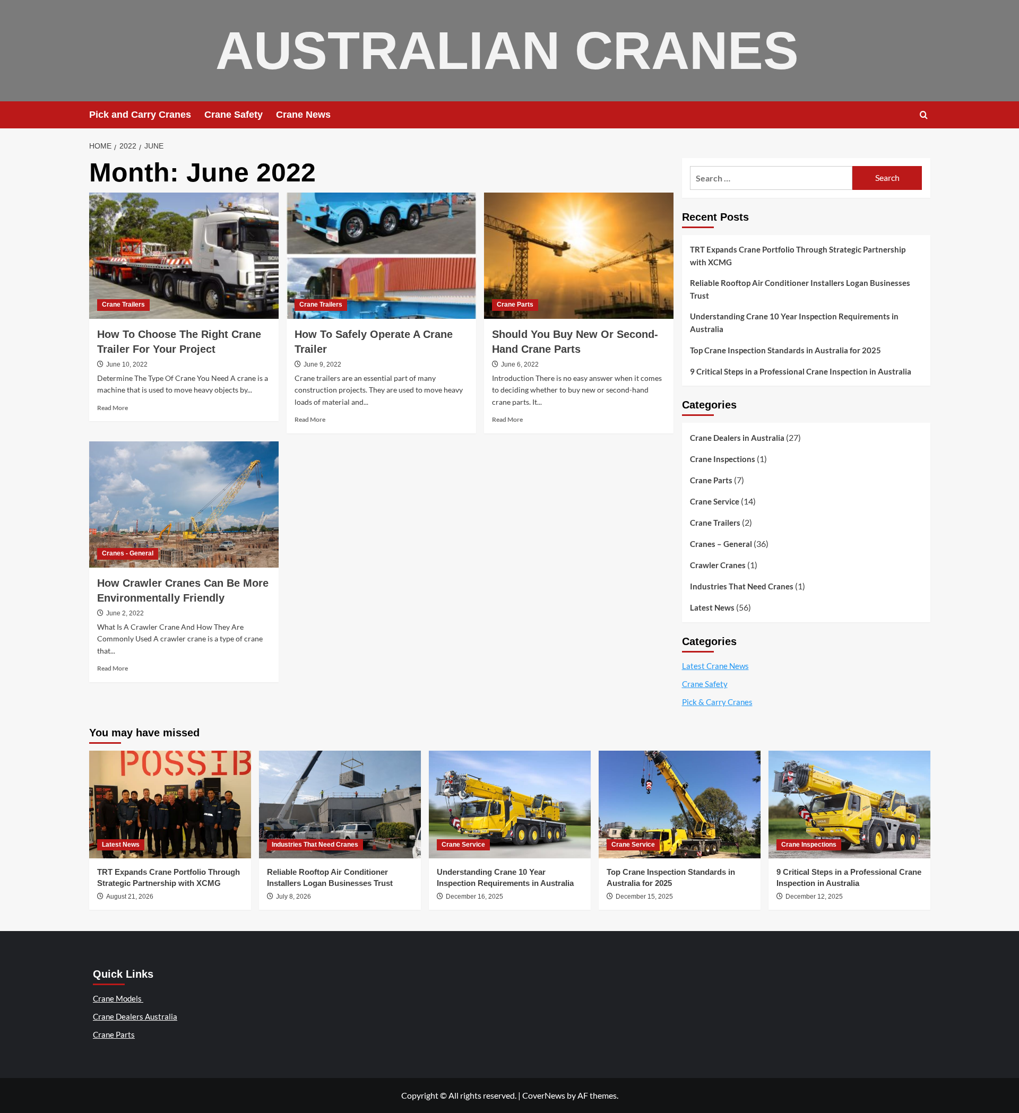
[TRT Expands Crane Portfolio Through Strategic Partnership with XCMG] (170, 804)
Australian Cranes (507, 50)
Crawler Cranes (718, 565)
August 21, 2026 (129, 896)
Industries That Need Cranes (741, 586)
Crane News (303, 114)
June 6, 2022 (520, 364)
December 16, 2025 (474, 896)
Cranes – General (721, 544)
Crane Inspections (722, 459)
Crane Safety (233, 114)
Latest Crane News (715, 666)
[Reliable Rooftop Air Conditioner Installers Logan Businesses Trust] (340, 804)
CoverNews (543, 1095)
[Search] (923, 115)
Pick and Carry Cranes (140, 114)
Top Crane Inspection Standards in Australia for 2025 (785, 350)
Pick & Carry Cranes (717, 702)
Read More (112, 408)
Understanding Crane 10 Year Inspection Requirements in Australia (794, 322)
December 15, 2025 (644, 896)
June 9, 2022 (322, 364)
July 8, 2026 (293, 896)
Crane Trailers (123, 304)
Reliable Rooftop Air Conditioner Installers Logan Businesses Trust (800, 289)
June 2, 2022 (125, 613)
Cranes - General (127, 553)
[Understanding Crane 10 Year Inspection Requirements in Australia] (510, 804)
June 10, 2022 (127, 364)
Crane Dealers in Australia (737, 437)
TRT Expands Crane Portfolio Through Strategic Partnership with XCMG (797, 256)
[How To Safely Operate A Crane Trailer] (381, 256)
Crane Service (714, 501)
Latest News (712, 607)
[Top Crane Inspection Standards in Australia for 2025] (680, 804)
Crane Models (118, 998)
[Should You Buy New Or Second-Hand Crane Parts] (578, 256)
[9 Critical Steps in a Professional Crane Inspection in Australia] (849, 804)
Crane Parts (515, 304)
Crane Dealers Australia (135, 1016)
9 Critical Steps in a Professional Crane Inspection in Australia (800, 371)
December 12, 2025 (814, 896)
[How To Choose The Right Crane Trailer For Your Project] (184, 256)
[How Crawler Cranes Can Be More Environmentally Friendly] (184, 504)
